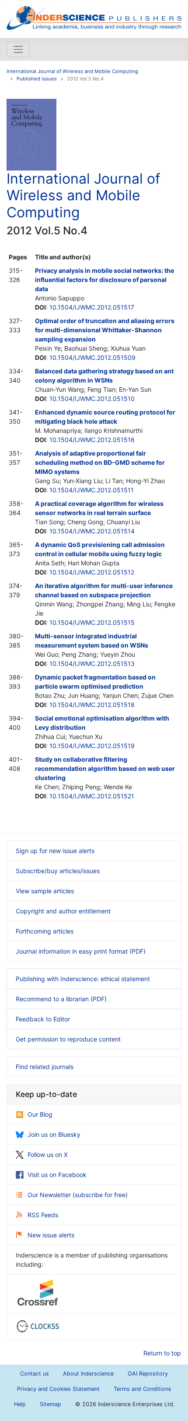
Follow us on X (48, 1154)
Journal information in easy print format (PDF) (81, 951)
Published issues (37, 79)
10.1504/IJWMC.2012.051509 (92, 357)
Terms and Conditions (142, 1389)
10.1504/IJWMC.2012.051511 (91, 490)
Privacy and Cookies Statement (58, 1389)
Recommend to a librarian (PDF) (61, 999)
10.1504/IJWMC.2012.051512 (91, 572)
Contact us (34, 1373)
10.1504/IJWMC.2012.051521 (91, 796)
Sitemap (50, 1404)
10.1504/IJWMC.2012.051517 (91, 307)
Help (20, 1404)
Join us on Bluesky (54, 1134)
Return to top (162, 1353)
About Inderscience (88, 1373)
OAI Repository (148, 1373)
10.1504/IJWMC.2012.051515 (92, 622)
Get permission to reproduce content (68, 1039)
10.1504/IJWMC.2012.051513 (92, 663)
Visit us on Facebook (57, 1174)
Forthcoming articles (44, 931)
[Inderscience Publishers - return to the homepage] (94, 15)
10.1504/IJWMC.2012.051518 (92, 704)
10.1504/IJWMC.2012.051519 (92, 745)
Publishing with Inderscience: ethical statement (83, 978)
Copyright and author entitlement (63, 911)
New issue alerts (51, 1235)
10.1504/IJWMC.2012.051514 (92, 531)
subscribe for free (100, 1194)
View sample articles (45, 891)
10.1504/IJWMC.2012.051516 (92, 439)
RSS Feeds (43, 1215)
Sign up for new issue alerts (55, 850)
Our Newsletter (50, 1194)
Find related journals (44, 1066)
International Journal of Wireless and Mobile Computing (72, 71)
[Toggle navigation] (18, 49)
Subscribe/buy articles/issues (58, 870)
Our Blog (40, 1114)
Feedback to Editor (43, 1019)
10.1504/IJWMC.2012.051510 (92, 398)
